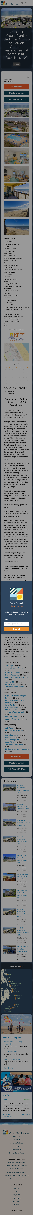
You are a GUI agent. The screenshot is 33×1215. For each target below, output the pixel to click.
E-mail (6, 620)
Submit (16, 629)
